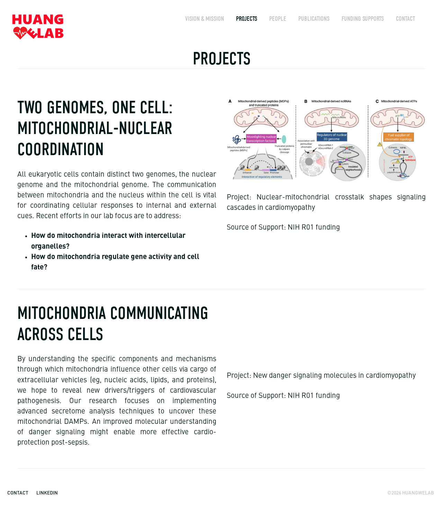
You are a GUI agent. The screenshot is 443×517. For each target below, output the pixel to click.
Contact (405, 19)
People (277, 19)
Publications (313, 19)
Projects (246, 19)
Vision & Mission (204, 19)
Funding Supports (363, 19)
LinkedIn (47, 493)
